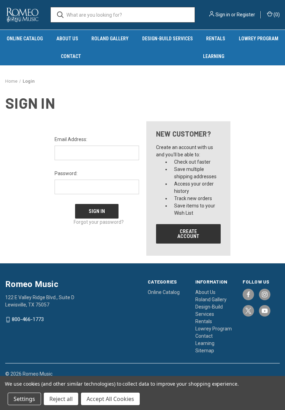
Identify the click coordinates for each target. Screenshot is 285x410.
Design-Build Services (167, 38)
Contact (71, 56)
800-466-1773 (28, 320)
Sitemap (204, 350)
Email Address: (71, 139)
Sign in (222, 14)
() (276, 14)
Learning (204, 343)
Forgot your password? (99, 222)
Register (246, 14)
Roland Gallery (110, 38)
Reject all (61, 399)
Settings (24, 399)
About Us (67, 38)
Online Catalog (25, 38)
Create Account (188, 233)
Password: (66, 173)
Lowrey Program (213, 328)
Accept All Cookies (110, 399)
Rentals (215, 38)
